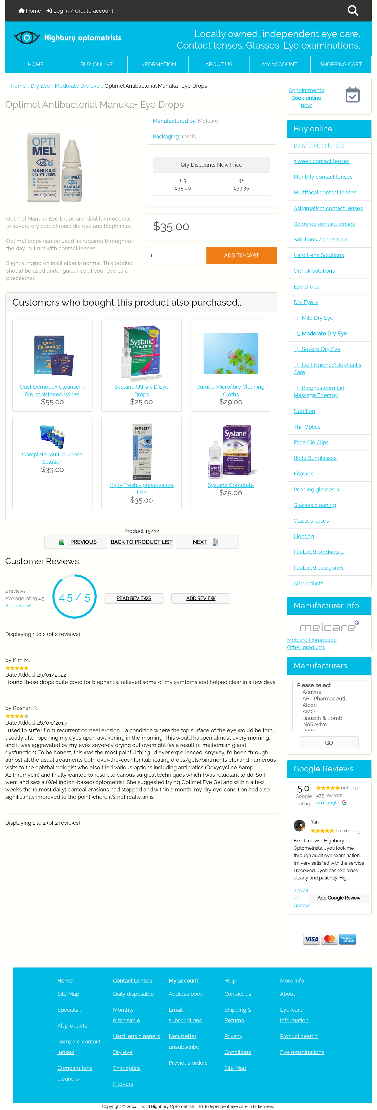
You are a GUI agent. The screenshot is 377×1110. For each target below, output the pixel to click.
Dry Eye (40, 86)
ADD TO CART (241, 255)
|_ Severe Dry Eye (317, 349)
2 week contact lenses (322, 161)
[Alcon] (329, 705)
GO (329, 743)
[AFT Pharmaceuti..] (329, 698)
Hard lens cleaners (136, 1036)
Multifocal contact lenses (325, 192)
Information (157, 64)
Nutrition (304, 411)
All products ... (311, 583)
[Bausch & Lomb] (329, 718)
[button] (353, 11)
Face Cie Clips (311, 442)
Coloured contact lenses (324, 224)
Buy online (96, 64)
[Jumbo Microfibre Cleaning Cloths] (230, 353)
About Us (218, 64)
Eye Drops (306, 287)
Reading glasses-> (317, 489)
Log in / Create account (82, 11)
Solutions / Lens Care (321, 239)
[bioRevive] (329, 724)
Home (32, 11)
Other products (306, 647)
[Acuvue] (329, 692)
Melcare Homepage (312, 640)
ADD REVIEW (201, 598)
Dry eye (123, 1052)
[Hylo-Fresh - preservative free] (141, 451)
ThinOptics (307, 427)
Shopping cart (341, 64)
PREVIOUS (83, 542)
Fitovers (304, 473)
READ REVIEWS (134, 598)
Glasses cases (311, 521)
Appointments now (306, 97)
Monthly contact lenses (323, 177)
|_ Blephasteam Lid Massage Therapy (319, 391)
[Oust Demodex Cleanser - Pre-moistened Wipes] (52, 353)
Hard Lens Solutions (319, 255)
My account (279, 64)
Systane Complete (231, 485)
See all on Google (302, 898)
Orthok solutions (314, 271)
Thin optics (126, 1068)
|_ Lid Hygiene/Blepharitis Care (327, 368)
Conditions (237, 1052)
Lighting (304, 536)
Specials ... (69, 1010)
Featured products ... (319, 552)
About (287, 994)
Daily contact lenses (319, 146)
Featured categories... (320, 568)
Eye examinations (302, 1052)
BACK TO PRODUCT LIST (142, 542)
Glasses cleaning (315, 505)
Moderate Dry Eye (77, 86)
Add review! (18, 606)
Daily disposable (133, 994)
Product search (299, 1036)
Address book (186, 994)
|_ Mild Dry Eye (313, 318)
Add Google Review (339, 898)
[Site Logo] (67, 37)
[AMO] (329, 711)
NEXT (200, 542)
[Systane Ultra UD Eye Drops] (142, 353)
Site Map (68, 994)
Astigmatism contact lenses (328, 208)
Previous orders (188, 1063)
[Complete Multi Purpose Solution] (52, 436)
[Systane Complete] (231, 451)
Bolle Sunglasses (315, 458)
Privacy (233, 1036)
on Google (327, 803)
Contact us (237, 994)
